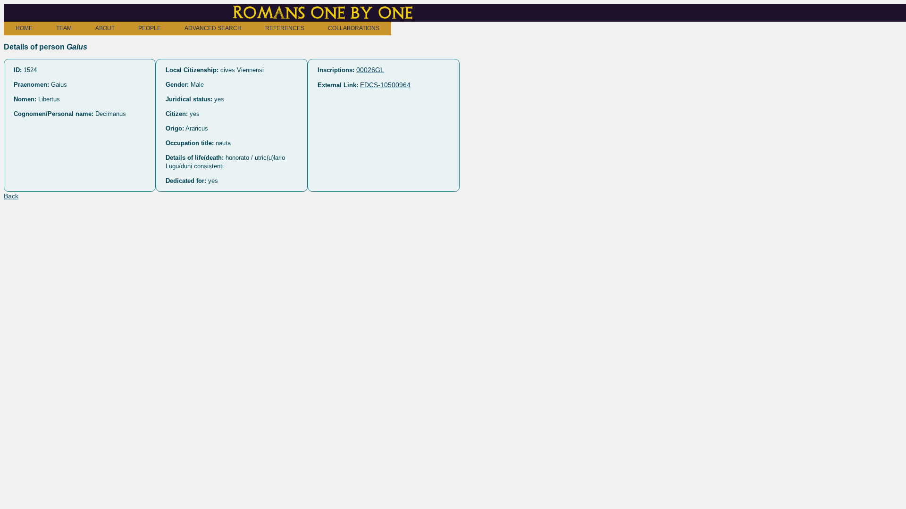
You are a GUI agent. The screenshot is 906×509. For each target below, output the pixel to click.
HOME (24, 28)
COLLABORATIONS (353, 28)
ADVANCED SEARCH (213, 28)
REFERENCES (284, 28)
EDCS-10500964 (385, 85)
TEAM (64, 28)
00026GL (370, 70)
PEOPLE (149, 28)
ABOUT (105, 28)
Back (11, 196)
